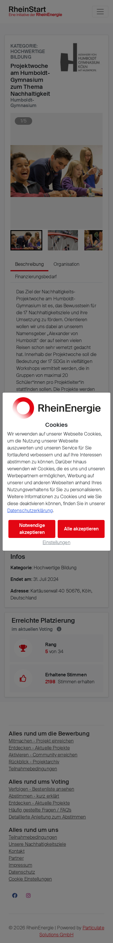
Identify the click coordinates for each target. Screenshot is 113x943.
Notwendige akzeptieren (32, 528)
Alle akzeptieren (81, 529)
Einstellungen (56, 542)
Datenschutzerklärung (30, 510)
